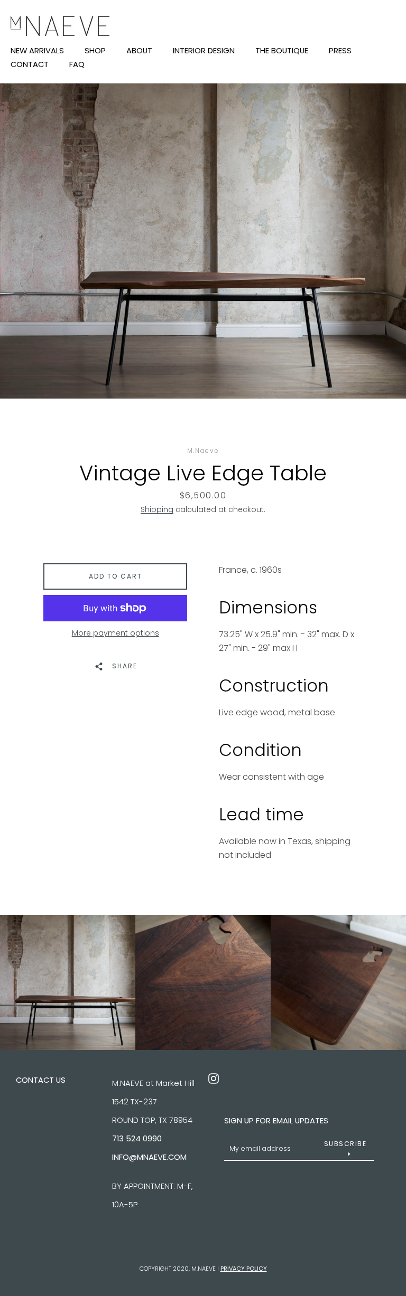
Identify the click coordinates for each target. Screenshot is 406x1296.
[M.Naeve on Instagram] (213, 1077)
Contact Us (41, 1079)
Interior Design (204, 51)
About (139, 51)
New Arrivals (37, 51)
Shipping (157, 509)
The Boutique (281, 51)
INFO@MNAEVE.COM (149, 1156)
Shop (95, 51)
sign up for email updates (276, 1120)
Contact (30, 65)
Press (340, 51)
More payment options (115, 633)
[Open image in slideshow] (203, 241)
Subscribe (345, 1143)
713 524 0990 (137, 1138)
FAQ (77, 65)
